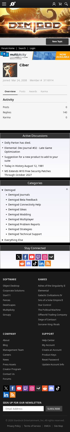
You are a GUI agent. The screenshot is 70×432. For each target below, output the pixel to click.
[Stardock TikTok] (35, 263)
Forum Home (8, 48)
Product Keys (49, 354)
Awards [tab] (33, 91)
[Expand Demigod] (2, 190)
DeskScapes (9, 305)
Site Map (58, 426)
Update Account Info (53, 364)
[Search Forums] (66, 4)
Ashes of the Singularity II (51, 285)
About (6, 340)
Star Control (44, 305)
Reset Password (50, 359)
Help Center (48, 340)
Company (9, 333)
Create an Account (52, 349)
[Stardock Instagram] (44, 257)
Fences (6, 300)
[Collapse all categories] (67, 189)
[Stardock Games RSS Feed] (48, 263)
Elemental (43, 290)
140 (65, 112)
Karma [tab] (44, 91)
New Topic (57, 41)
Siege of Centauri (47, 319)
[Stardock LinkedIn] (41, 263)
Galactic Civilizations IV (50, 295)
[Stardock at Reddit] (22, 263)
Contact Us (9, 374)
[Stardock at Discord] (28, 263)
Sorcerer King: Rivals (49, 324)
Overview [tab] (10, 91)
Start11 (7, 295)
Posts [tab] (22, 91)
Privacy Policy (14, 426)
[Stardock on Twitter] (19, 257)
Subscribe (53, 408)
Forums (7, 378)
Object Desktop (11, 285)
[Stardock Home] (13, 4)
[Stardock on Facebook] (25, 257)
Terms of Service (32, 426)
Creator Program (12, 369)
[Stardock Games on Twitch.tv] (38, 257)
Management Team (13, 349)
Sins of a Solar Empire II (50, 300)
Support (48, 333)
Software (9, 279)
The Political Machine (49, 309)
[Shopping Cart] (60, 4)
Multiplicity (9, 309)
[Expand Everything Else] (2, 240)
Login (32, 48)
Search (22, 48)
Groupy (7, 314)
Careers (7, 354)
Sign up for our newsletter (22, 402)
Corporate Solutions (13, 290)
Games (42, 279)
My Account (48, 345)
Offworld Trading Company (52, 314)
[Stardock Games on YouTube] (32, 257)
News (6, 359)
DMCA (47, 426)
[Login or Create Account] (54, 4)
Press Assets (9, 364)
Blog (5, 345)
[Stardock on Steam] (51, 257)
